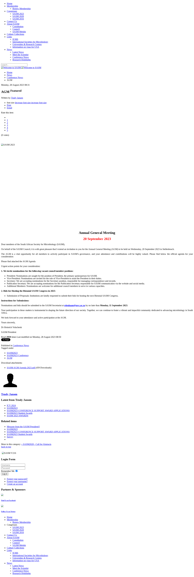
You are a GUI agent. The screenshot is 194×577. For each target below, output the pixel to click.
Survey (10, 437)
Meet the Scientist (20, 54)
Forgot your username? (17, 481)
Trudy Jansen (17, 98)
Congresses (12, 11)
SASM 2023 (18, 14)
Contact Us (12, 21)
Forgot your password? (17, 479)
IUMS (15, 39)
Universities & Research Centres (27, 44)
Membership (12, 6)
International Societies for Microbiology (30, 42)
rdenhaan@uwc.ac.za (74, 305)
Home (9, 3)
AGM (9, 358)
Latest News (18, 52)
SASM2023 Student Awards (19, 413)
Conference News (20, 57)
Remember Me (7, 471)
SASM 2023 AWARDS (17, 415)
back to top (6, 447)
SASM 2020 (18, 16)
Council (16, 29)
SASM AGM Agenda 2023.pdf (21, 367)
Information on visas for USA (25, 47)
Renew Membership (21, 8)
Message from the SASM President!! (23, 426)
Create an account (15, 484)
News (9, 49)
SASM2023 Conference (18, 355)
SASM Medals (19, 31)
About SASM (13, 24)
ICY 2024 (11, 405)
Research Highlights (21, 60)
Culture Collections (15, 34)
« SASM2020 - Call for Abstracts (36, 444)
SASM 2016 (18, 19)
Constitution (17, 26)
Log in (4, 474)
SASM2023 (12, 353)
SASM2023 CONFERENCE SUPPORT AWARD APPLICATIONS (38, 410)
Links (9, 37)
